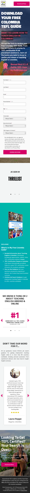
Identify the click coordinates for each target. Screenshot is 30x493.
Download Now (21, 4)
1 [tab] (11, 194)
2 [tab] (15, 194)
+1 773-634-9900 (21, 489)
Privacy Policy (24, 490)
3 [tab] (19, 194)
